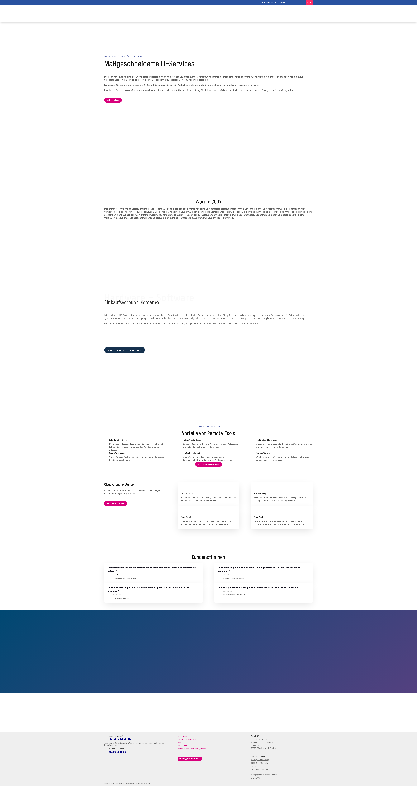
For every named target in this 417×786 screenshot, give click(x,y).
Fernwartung (127, 161)
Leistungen (155, 13)
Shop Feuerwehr (169, 13)
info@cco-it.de (261, 671)
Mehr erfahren (113, 100)
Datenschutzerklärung (187, 739)
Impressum (182, 736)
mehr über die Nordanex (124, 350)
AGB (179, 742)
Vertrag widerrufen (188, 758)
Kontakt (104, 161)
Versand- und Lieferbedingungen (192, 748)
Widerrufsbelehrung (186, 745)
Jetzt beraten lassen (115, 503)
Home (147, 13)
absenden (230, 676)
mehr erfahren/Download (208, 464)
